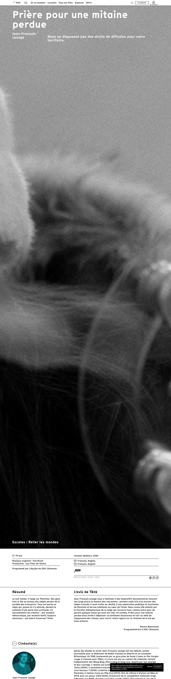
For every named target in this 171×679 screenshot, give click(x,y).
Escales (91, 577)
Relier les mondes (80, 577)
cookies (140, 665)
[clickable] (77, 571)
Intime (97, 577)
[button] (132, 3)
